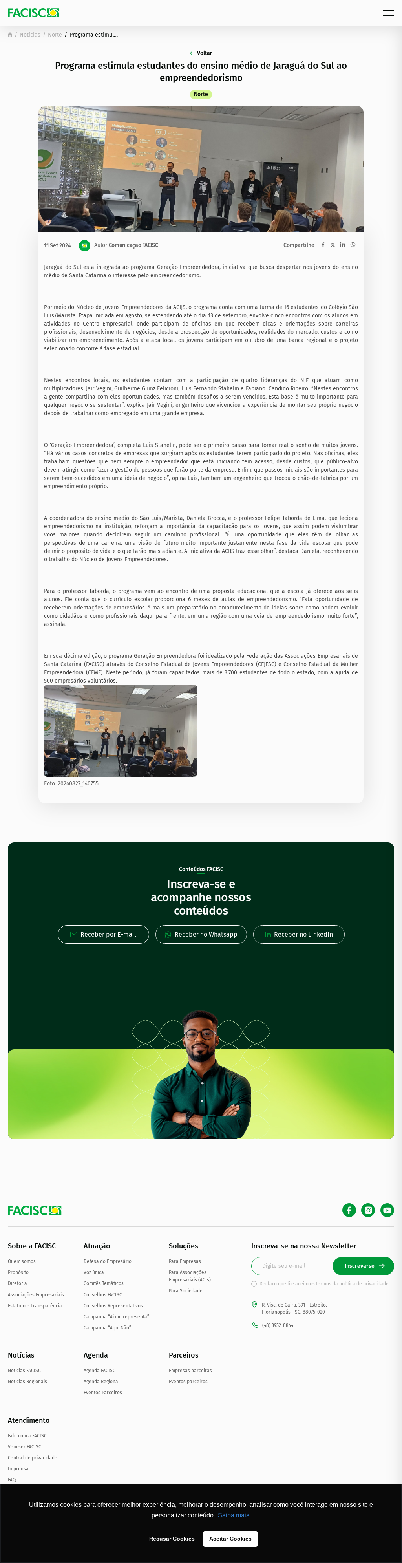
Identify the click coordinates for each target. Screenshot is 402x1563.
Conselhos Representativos (113, 1306)
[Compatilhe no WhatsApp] (353, 245)
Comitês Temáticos (104, 1283)
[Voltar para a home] (10, 34)
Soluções (183, 1246)
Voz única (94, 1272)
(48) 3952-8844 (277, 1325)
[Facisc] (33, 12)
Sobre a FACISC (32, 1246)
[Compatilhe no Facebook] (323, 245)
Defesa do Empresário (108, 1261)
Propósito (18, 1272)
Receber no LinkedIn (303, 934)
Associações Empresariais (36, 1295)
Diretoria (17, 1283)
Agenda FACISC (99, 1370)
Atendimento (29, 1420)
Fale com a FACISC (27, 1436)
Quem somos (22, 1261)
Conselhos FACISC (103, 1295)
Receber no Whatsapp (206, 934)
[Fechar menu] (388, 13)
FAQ (12, 1479)
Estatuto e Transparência (35, 1306)
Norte (55, 34)
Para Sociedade (186, 1291)
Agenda (96, 1355)
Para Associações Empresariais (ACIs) (190, 1276)
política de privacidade (364, 1284)
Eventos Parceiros (103, 1392)
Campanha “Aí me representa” (116, 1317)
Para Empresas (185, 1261)
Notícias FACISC (24, 1370)
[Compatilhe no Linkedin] (342, 245)
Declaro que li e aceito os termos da (324, 1284)
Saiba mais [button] (233, 1515)
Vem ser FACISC (24, 1447)
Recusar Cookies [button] (172, 1539)
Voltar (204, 53)
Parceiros (184, 1355)
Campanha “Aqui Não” (107, 1328)
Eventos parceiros (188, 1381)
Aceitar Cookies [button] (230, 1539)
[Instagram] (368, 1210)
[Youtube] (387, 1210)
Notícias (30, 34)
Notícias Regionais (27, 1381)
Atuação (97, 1246)
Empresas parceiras (190, 1370)
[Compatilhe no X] (332, 244)
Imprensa (18, 1468)
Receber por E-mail (108, 934)
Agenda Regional (102, 1381)
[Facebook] (349, 1210)
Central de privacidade (32, 1458)
